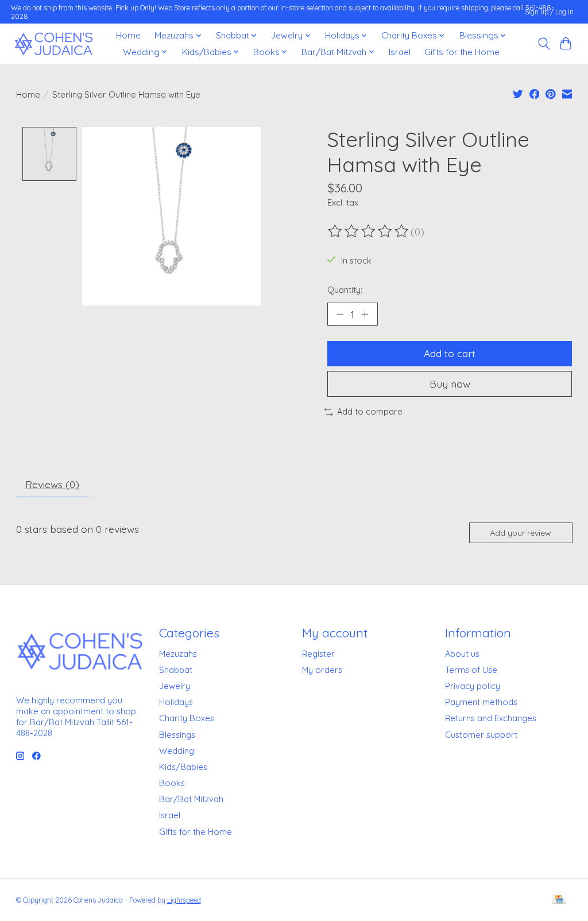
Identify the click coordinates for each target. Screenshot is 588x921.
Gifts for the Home (462, 52)
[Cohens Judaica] (53, 44)
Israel (400, 52)
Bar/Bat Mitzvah (191, 799)
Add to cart (449, 353)
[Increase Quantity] (365, 314)
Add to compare (370, 411)
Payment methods (481, 701)
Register (318, 653)
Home (128, 35)
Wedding (176, 750)
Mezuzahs (178, 653)
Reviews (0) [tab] (52, 484)
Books (172, 782)
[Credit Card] (559, 900)
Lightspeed (184, 900)
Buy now (450, 383)
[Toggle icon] (543, 43)
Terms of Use (471, 669)
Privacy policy (472, 685)
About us (462, 653)
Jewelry (174, 685)
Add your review (520, 533)
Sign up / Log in (549, 11)
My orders (322, 669)
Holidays (176, 701)
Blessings (177, 734)
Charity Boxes (186, 718)
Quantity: (344, 289)
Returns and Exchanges (490, 718)
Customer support (481, 734)
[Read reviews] (369, 231)
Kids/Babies (183, 766)
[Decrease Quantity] (340, 314)
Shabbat (175, 669)
